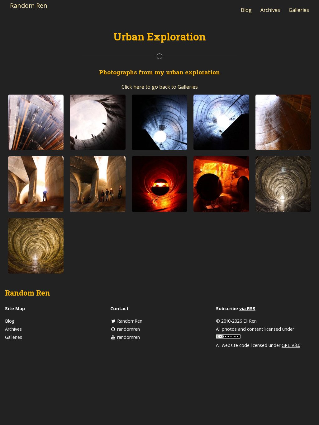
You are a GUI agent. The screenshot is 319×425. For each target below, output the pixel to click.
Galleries (299, 10)
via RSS (247, 308)
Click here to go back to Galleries (159, 86)
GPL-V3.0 (291, 345)
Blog (246, 10)
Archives (270, 10)
